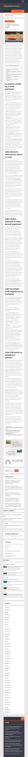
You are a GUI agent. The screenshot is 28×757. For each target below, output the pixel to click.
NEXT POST (13, 449)
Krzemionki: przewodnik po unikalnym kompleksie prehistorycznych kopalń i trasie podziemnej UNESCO (13, 733)
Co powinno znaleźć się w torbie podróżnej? (12, 70)
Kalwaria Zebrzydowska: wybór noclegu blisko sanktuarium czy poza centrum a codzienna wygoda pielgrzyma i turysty (13, 505)
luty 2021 (7, 678)
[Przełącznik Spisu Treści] (20, 67)
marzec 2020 (7, 704)
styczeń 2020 (7, 709)
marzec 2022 (7, 646)
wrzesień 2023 (7, 634)
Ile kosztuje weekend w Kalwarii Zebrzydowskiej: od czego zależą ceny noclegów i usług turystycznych (12, 500)
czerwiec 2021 (7, 668)
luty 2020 (7, 707)
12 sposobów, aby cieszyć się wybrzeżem (14, 434)
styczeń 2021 (7, 680)
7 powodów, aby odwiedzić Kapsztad (13, 430)
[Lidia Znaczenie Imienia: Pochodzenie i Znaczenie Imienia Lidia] (8, 442)
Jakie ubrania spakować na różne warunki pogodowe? (13, 75)
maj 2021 (6, 670)
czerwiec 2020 (7, 697)
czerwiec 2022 (7, 639)
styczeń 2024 (7, 629)
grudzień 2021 (7, 653)
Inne (6, 548)
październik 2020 (8, 687)
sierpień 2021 (7, 663)
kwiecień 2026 (7, 614)
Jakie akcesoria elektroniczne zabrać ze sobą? (13, 72)
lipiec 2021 (7, 665)
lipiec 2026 (7, 607)
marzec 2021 (7, 675)
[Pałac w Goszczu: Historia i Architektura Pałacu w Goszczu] (19, 450)
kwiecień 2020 (7, 702)
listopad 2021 (7, 656)
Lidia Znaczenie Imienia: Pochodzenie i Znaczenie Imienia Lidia (17, 444)
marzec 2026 (7, 617)
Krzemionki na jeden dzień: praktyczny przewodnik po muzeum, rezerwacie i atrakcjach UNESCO (12, 482)
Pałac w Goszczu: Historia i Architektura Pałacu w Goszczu (11, 453)
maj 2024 (6, 624)
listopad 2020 (7, 685)
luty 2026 (7, 619)
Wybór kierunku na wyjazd (10, 555)
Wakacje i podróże (10, 21)
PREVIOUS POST (15, 441)
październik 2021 (8, 658)
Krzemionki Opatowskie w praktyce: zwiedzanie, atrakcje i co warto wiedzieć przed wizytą (13, 494)
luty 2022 (7, 648)
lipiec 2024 (7, 622)
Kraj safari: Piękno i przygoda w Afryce (12, 753)
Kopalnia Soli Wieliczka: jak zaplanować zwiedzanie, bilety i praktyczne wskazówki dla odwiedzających (13, 745)
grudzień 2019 (7, 712)
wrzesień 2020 (7, 690)
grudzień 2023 (7, 631)
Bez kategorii (7, 546)
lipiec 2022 (7, 636)
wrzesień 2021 (7, 661)
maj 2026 (6, 612)
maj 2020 (6, 699)
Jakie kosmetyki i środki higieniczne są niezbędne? (13, 77)
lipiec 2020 (7, 695)
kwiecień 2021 (7, 673)
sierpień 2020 (7, 692)
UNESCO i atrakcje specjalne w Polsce (12, 551)
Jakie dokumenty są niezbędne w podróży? (12, 80)
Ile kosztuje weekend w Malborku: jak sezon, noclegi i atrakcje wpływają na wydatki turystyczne (13, 728)
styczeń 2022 (7, 651)
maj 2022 (6, 641)
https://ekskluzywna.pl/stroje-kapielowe (11, 579)
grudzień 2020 (7, 682)
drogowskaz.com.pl (18, 461)
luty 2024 (7, 626)
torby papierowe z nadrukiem (9, 564)
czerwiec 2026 (7, 609)
